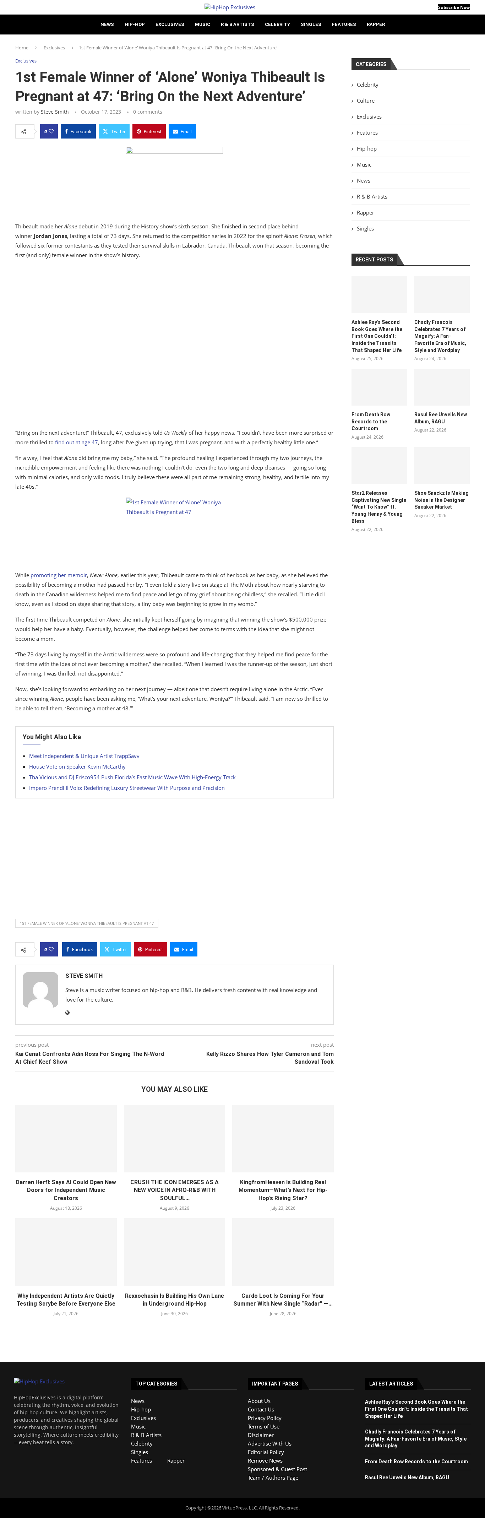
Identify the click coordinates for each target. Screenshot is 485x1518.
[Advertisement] (174, 345)
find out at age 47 (76, 442)
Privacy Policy (265, 1417)
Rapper (376, 24)
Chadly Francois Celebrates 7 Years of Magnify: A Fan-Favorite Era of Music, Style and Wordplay (440, 336)
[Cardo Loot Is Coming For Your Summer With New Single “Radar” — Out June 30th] (283, 1252)
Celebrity (277, 24)
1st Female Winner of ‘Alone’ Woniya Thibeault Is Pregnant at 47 (87, 923)
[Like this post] (51, 131)
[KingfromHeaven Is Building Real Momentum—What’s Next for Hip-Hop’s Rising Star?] (283, 1138)
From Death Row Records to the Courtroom (371, 421)
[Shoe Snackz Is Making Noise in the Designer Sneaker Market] (442, 465)
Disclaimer (261, 1434)
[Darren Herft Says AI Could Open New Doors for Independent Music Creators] (66, 1138)
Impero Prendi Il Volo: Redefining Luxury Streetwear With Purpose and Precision (127, 787)
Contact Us (261, 1409)
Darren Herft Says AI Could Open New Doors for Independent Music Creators (66, 1190)
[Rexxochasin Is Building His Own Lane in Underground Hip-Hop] (174, 1252)
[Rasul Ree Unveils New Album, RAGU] (442, 387)
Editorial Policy (266, 1451)
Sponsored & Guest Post (277, 1469)
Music (202, 24)
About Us (259, 1400)
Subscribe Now (454, 7)
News (107, 24)
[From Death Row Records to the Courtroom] (379, 387)
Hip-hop (135, 24)
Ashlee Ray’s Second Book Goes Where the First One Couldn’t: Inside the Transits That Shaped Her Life (377, 336)
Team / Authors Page (273, 1477)
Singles (311, 24)
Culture (366, 100)
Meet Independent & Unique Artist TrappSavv (84, 755)
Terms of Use (263, 1426)
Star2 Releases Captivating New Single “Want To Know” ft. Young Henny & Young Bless (379, 507)
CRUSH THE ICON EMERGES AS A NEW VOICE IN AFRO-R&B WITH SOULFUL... (174, 1190)
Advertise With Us (269, 1443)
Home (21, 47)
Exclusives (170, 24)
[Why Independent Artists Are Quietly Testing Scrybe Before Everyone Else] (66, 1252)
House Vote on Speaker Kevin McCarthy (77, 766)
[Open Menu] (17, 7)
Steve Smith (55, 111)
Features (344, 24)
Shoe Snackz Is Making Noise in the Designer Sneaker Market (441, 500)
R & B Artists (237, 24)
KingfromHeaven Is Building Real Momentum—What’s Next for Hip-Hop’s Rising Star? (283, 1190)
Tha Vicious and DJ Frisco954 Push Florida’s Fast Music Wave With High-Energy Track (132, 777)
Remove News (265, 1460)
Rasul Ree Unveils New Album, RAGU (440, 418)
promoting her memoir (59, 575)
